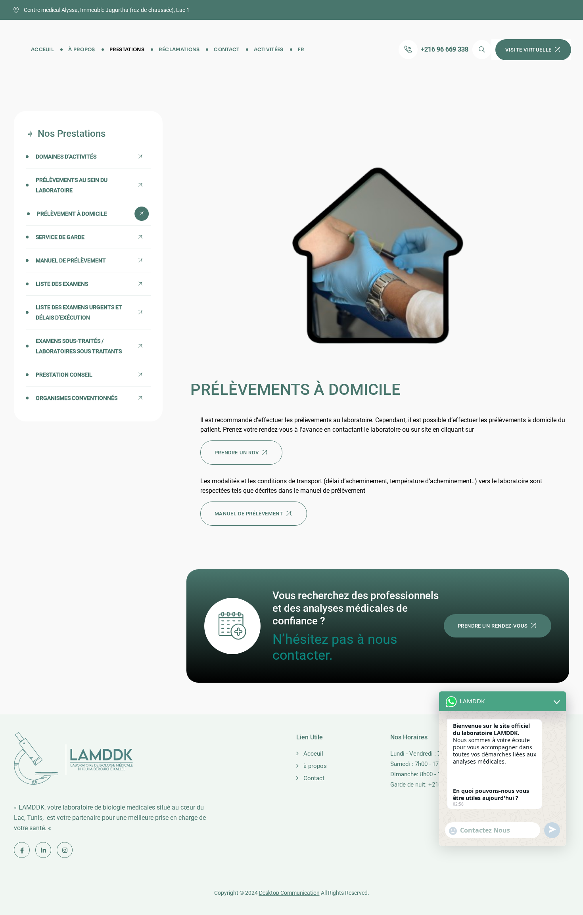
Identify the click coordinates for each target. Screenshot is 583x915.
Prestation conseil (64, 374)
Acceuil (42, 49)
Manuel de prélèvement (71, 260)
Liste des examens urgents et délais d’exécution (79, 312)
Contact (226, 49)
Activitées (269, 49)
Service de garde (60, 237)
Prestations (126, 49)
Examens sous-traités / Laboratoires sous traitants (79, 346)
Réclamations (179, 49)
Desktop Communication (289, 893)
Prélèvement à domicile (72, 214)
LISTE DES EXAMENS (62, 284)
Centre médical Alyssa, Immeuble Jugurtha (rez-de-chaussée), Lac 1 (107, 10)
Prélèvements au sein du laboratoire (71, 185)
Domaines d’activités (66, 156)
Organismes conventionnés (76, 398)
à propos (81, 49)
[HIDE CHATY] (553, 862)
